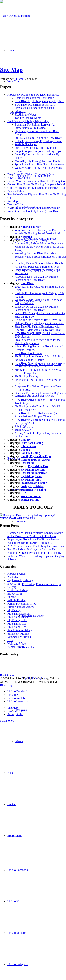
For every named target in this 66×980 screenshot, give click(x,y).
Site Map (11, 69)
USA (24, 492)
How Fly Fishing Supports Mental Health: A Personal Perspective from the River (39, 265)
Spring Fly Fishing (32, 486)
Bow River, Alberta (18, 177)
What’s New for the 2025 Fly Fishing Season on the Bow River (36, 308)
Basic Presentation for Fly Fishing (34, 97)
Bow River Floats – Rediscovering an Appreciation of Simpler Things (36, 414)
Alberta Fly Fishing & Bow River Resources (33, 94)
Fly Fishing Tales (31, 476)
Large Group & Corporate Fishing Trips (38, 151)
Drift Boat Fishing (32, 443)
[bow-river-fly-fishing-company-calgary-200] (15, 15)
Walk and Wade (31, 496)
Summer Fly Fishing (33, 489)
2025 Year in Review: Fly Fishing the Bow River (35, 546)
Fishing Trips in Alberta (35, 459)
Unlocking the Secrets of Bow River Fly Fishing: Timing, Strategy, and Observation (39, 321)
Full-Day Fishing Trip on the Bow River (38, 137)
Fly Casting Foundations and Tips (34, 107)
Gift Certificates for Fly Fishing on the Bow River (36, 187)
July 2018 (20, 426)
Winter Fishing (30, 499)
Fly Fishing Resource (34, 472)
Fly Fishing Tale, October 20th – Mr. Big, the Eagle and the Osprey (39, 358)
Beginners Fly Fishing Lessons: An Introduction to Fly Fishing (35, 126)
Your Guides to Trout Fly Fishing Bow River (33, 211)
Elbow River (28, 446)
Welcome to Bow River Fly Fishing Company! (34, 207)
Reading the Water (25, 114)
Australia (26, 236)
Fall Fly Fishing (30, 453)
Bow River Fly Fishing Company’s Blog (30, 174)
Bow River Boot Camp (28, 353)
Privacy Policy (15, 191)
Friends (19, 111)
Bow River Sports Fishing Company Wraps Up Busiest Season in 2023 (40, 365)
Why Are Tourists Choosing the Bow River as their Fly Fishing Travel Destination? (40, 231)
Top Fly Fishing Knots (28, 117)
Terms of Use (15, 204)
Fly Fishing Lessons (33, 469)
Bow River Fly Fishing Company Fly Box (39, 101)
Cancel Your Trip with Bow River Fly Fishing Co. (36, 181)
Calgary (26, 439)
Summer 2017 (23, 429)
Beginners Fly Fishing (34, 240)
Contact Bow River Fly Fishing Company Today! (36, 184)
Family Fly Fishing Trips (36, 456)
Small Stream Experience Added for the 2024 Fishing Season (37, 341)
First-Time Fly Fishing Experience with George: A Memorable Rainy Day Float (37, 328)
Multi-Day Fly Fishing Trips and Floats (37, 161)
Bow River (27, 283)
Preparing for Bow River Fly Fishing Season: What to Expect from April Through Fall (40, 257)
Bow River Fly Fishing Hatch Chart (35, 104)
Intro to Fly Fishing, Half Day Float (35, 147)
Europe (25, 449)
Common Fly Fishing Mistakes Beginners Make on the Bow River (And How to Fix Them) (39, 247)
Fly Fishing (27, 462)
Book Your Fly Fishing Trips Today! (28, 121)
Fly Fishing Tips (38, 466)
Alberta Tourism (30, 226)
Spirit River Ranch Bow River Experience (39, 164)
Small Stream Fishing (34, 482)
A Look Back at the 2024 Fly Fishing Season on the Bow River (36, 278)
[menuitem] (40, 395)
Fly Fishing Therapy (26, 376)
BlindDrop (6, 685)
